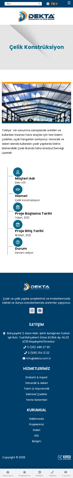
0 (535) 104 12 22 (38, 353)
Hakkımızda (36, 419)
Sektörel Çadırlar (36, 394)
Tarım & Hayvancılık (36, 388)
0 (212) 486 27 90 (38, 347)
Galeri (36, 430)
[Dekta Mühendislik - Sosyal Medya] (32, 310)
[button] (6, 102)
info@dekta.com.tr (38, 358)
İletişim (36, 441)
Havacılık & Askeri (36, 383)
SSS (36, 436)
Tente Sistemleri (36, 400)
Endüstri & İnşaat (37, 377)
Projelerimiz (36, 424)
